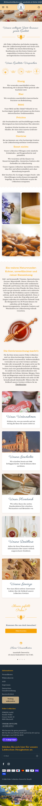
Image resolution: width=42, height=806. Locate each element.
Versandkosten (7, 674)
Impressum (6, 685)
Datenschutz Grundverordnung (9, 689)
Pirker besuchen (21, 631)
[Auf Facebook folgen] (3, 764)
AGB (4, 681)
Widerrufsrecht (7, 678)
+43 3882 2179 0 (7, 726)
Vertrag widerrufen (10, 700)
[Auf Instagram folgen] (8, 764)
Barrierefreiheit (8, 694)
